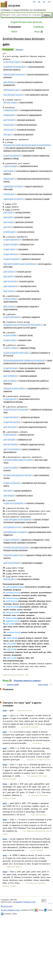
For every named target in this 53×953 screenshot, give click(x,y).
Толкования (14, 27)
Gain (5, 764)
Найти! (47, 15)
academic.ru (10, 4)
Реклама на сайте (29, 902)
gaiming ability (13, 684)
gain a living (43, 684)
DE (39, 2)
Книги (14, 31)
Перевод (19, 49)
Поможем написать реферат (27, 680)
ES (44, 2)
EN (34, 2)
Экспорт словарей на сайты (10, 910)
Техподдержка (17, 902)
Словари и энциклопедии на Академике (23, 10)
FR (49, 2)
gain (5, 710)
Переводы (38, 27)
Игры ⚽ (39, 31)
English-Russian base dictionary (26, 22)
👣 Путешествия (6, 906)
